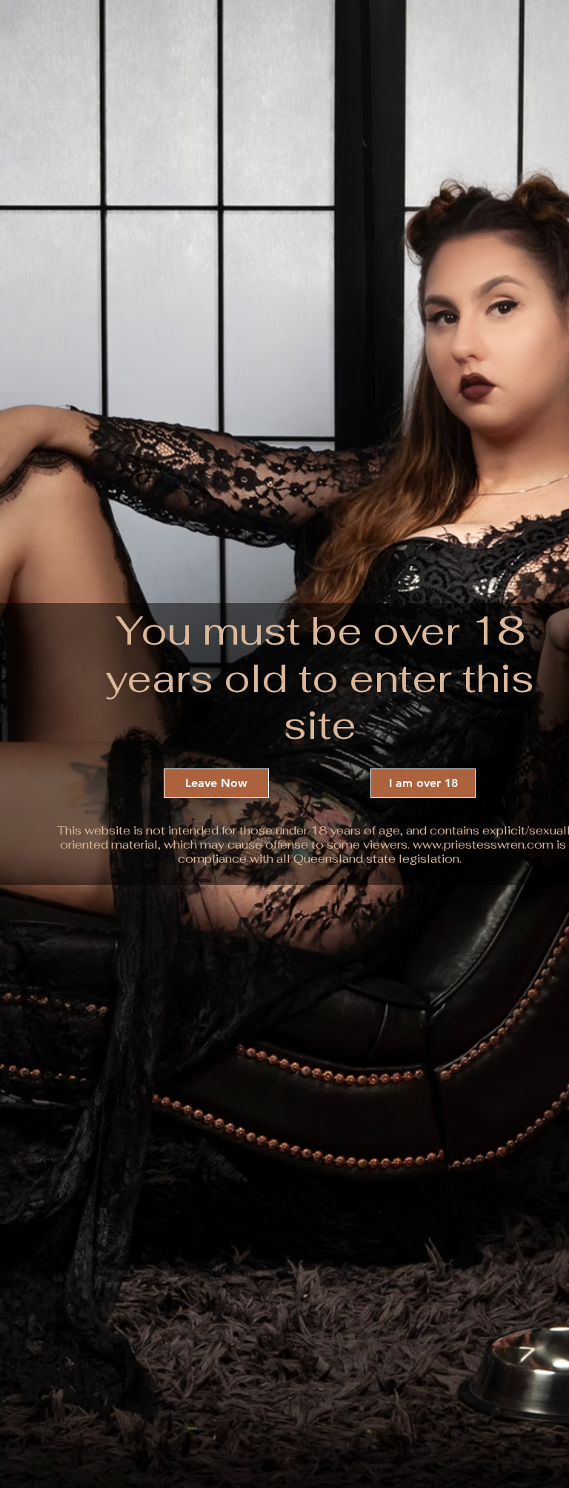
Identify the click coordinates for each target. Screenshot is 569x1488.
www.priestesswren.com (483, 844)
